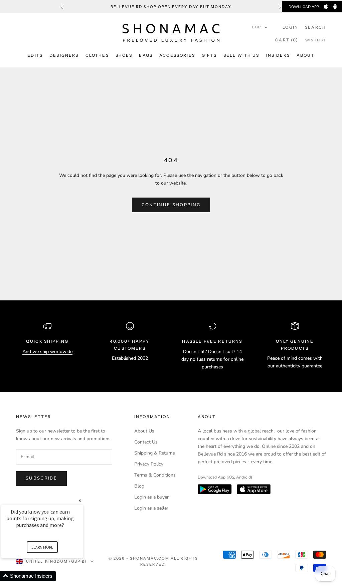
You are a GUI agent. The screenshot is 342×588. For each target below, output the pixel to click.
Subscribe (41, 478)
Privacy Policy (148, 464)
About (306, 55)
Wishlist (315, 40)
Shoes (124, 55)
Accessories (177, 55)
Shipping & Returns (154, 453)
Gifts (209, 55)
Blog (139, 486)
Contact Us (146, 442)
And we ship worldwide (47, 351)
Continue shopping (171, 205)
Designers (63, 55)
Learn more (42, 547)
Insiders (278, 55)
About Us (144, 431)
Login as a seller (151, 508)
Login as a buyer (151, 497)
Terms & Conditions (155, 475)
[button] (260, 27)
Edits (35, 55)
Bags (146, 55)
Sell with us (241, 55)
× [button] (79, 500)
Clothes (97, 55)
